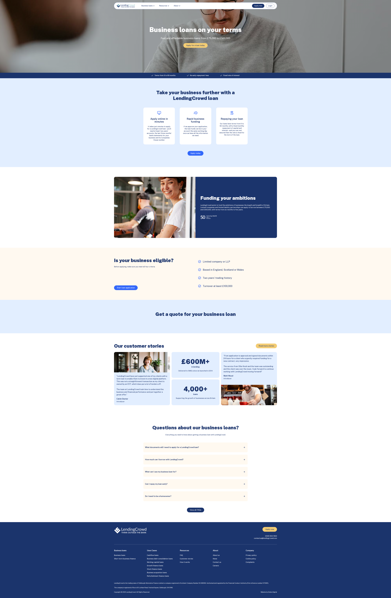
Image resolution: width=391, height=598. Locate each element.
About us (216, 555)
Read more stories (266, 346)
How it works (185, 562)
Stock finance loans (154, 569)
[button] (148, 6)
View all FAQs (195, 510)
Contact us (217, 562)
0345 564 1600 (271, 536)
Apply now (258, 6)
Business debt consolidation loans (160, 559)
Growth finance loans (155, 566)
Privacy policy (251, 555)
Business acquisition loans (157, 573)
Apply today (195, 153)
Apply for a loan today (195, 45)
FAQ (181, 555)
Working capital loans (155, 562)
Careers (216, 566)
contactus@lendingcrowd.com (265, 538)
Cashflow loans (152, 555)
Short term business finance (125, 559)
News (215, 559)
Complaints (250, 562)
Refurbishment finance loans (158, 576)
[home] (126, 6)
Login (270, 6)
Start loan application (126, 288)
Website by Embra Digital (269, 592)
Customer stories (186, 559)
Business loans (119, 555)
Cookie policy (251, 559)
